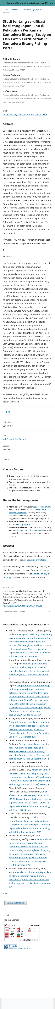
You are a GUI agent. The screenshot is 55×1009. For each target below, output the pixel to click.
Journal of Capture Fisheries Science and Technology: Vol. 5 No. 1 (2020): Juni (30, 806)
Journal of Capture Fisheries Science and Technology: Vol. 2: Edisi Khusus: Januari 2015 (29, 675)
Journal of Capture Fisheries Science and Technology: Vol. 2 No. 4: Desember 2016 (28, 861)
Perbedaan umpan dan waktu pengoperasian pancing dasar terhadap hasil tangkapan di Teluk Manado (30, 773)
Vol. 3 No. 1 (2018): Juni (33, 9)
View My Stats (24, 948)
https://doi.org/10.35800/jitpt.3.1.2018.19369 (25, 114)
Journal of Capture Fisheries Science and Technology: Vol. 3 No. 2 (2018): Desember (30, 653)
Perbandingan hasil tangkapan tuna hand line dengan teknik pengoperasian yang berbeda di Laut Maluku (29, 726)
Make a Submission (15, 902)
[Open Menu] (3, 3)
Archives (15, 9)
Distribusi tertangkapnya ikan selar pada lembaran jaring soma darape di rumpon (29, 821)
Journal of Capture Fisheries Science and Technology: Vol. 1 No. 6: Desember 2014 (30, 733)
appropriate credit (42, 506)
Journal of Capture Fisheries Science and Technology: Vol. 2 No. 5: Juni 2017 (30, 711)
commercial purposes (21, 524)
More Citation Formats (15, 611)
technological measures (31, 530)
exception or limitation (37, 559)
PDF (9, 412)
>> (6, 893)
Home (5, 9)
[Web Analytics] (10, 948)
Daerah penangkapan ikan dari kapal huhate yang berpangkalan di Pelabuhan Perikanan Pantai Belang (29, 748)
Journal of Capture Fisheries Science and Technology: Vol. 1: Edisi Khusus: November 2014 (30, 883)
